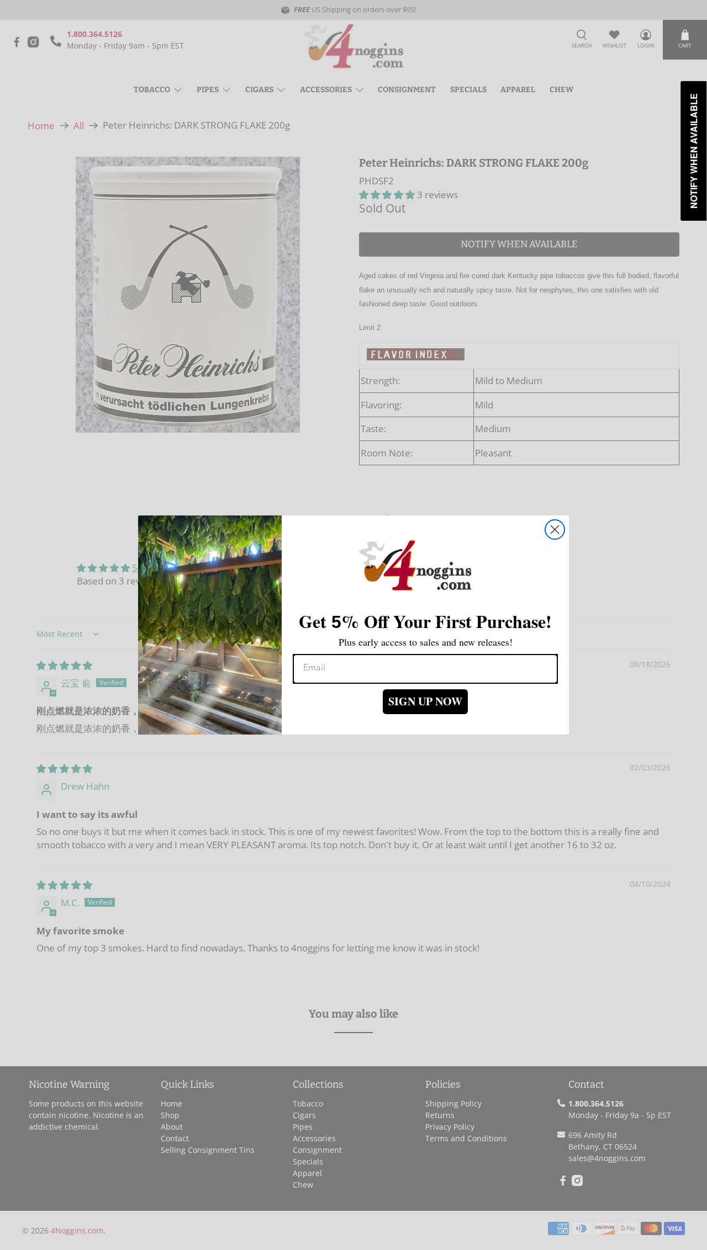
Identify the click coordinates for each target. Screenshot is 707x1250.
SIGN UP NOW (425, 701)
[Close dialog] (554, 529)
